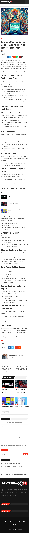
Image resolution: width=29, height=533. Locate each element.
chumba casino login (7, 340)
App (2, 38)
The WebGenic (20, 529)
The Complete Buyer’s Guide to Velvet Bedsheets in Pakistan (14, 471)
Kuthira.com (19, 528)
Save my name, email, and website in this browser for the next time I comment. (14, 446)
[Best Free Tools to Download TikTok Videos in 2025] (4, 197)
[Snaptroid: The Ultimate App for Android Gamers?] (4, 211)
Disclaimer (14, 524)
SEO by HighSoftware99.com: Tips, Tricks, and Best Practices (14, 474)
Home (5, 521)
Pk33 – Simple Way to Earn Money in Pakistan (10, 463)
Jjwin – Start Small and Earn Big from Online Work (11, 466)
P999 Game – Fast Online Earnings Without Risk (11, 469)
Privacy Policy (21, 521)
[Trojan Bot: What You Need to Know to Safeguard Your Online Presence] (4, 204)
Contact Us (12, 521)
